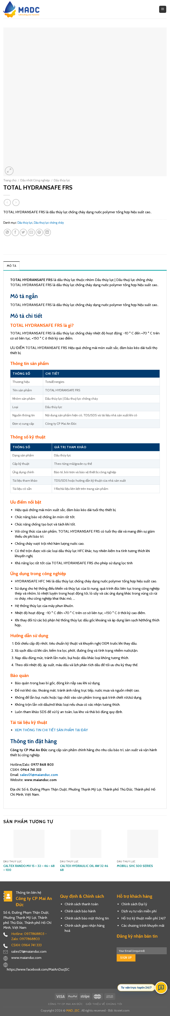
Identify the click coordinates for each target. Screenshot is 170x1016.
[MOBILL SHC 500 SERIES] (142, 844)
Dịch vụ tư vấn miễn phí (138, 911)
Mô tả (11, 266)
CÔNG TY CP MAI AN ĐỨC (65, 1004)
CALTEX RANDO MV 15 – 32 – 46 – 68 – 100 (29, 868)
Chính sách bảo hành (80, 911)
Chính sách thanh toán (81, 904)
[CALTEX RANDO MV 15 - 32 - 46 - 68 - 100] (29, 844)
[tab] (11, 265)
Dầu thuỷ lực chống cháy (49, 222)
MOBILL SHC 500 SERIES (135, 866)
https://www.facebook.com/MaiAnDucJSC (38, 969)
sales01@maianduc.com (39, 775)
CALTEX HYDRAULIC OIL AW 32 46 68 (84, 868)
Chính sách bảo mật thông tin (87, 918)
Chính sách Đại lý (134, 904)
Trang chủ (9, 180)
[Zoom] (9, 171)
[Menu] (162, 9)
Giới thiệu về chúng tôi (104, 1004)
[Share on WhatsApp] (7, 232)
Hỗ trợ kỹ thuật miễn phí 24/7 (143, 918)
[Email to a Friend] (31, 232)
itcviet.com (121, 1010)
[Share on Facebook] (15, 232)
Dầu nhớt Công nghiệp (35, 180)
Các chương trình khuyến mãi (142, 925)
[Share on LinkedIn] (47, 232)
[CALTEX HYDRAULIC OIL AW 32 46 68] (86, 844)
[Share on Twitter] (23, 232)
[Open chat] (161, 987)
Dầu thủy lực (62, 180)
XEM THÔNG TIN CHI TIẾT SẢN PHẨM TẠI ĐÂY (51, 730)
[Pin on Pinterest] (39, 232)
